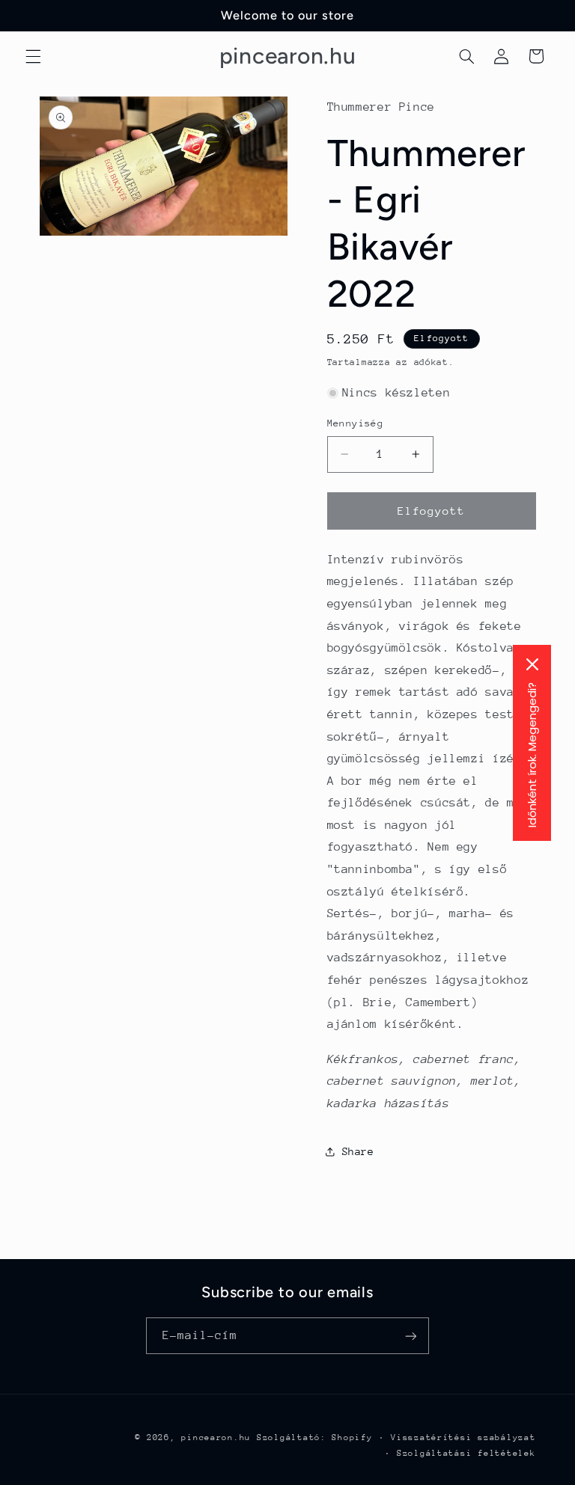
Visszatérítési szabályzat (463, 1437)
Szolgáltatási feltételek (466, 1453)
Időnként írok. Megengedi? (532, 754)
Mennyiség (355, 423)
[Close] (532, 664)
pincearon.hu (216, 1437)
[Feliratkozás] (411, 1335)
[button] (33, 56)
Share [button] (358, 1151)
